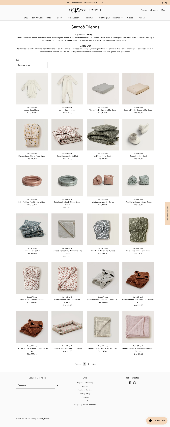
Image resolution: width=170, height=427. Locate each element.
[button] (32, 65)
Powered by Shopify (42, 419)
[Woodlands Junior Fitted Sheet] (103, 229)
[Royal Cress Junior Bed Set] (67, 135)
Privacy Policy (85, 394)
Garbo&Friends (32, 107)
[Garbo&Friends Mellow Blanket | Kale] (103, 327)
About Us (85, 401)
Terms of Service (85, 390)
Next (93, 364)
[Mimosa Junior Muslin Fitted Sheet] (32, 135)
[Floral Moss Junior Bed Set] (103, 135)
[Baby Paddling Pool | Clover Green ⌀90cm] (67, 180)
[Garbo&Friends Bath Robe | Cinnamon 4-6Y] (138, 278)
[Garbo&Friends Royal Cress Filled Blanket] (67, 278)
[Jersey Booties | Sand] (138, 135)
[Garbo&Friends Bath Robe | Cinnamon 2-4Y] (32, 327)
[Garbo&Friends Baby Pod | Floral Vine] (67, 327)
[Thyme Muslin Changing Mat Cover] (103, 89)
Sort (17, 60)
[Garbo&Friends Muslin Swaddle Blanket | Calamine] (138, 327)
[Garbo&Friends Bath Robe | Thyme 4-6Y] (103, 278)
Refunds (85, 386)
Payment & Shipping (85, 382)
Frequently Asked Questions (85, 405)
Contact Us (85, 397)
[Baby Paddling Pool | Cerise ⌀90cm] (32, 180)
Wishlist (142, 18)
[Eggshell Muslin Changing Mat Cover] (138, 89)
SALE (26, 18)
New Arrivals (37, 18)
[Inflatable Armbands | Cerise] (103, 180)
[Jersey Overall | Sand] (67, 89)
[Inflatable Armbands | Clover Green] (138, 180)
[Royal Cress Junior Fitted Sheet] (32, 278)
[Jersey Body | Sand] (32, 89)
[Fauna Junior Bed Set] (32, 229)
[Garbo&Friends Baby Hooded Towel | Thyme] (67, 229)
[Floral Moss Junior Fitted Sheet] (138, 229)
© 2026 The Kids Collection (25, 419)
